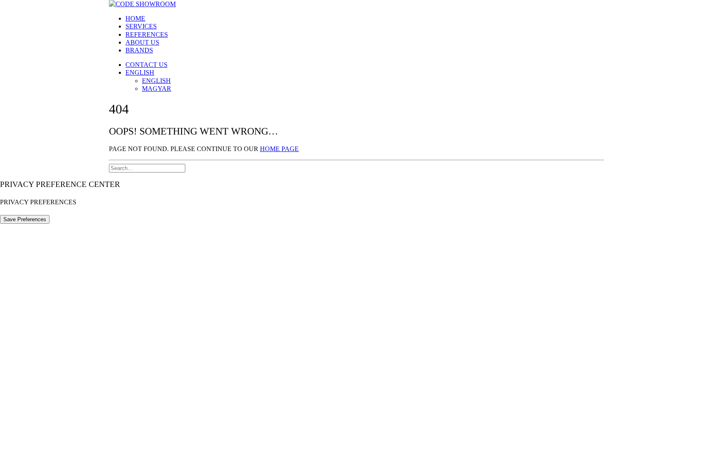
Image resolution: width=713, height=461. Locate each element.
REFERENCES (146, 34)
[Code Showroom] (356, 4)
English (139, 72)
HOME (135, 18)
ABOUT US (142, 42)
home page (279, 148)
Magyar (156, 88)
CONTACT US (146, 64)
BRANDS (139, 50)
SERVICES (141, 26)
